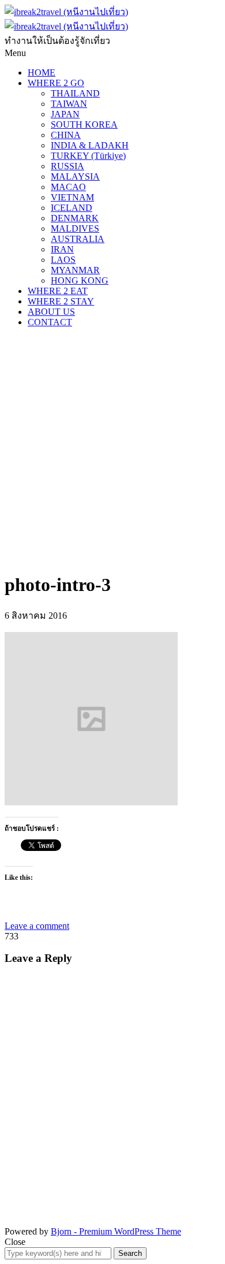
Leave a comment (37, 926)
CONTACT (50, 322)
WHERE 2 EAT (58, 291)
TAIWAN (69, 104)
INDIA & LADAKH (90, 145)
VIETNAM (72, 197)
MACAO (68, 187)
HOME (41, 72)
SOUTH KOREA (84, 124)
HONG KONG (79, 280)
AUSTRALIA (77, 239)
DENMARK (75, 218)
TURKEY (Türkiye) (88, 156)
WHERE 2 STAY (61, 301)
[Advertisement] (112, 449)
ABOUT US (51, 312)
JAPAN (65, 114)
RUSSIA (67, 166)
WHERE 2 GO (56, 83)
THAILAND (75, 93)
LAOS (63, 260)
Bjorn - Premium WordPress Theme (116, 1231)
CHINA (66, 135)
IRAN (62, 249)
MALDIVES (75, 228)
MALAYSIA (75, 176)
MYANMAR (75, 270)
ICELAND (71, 208)
